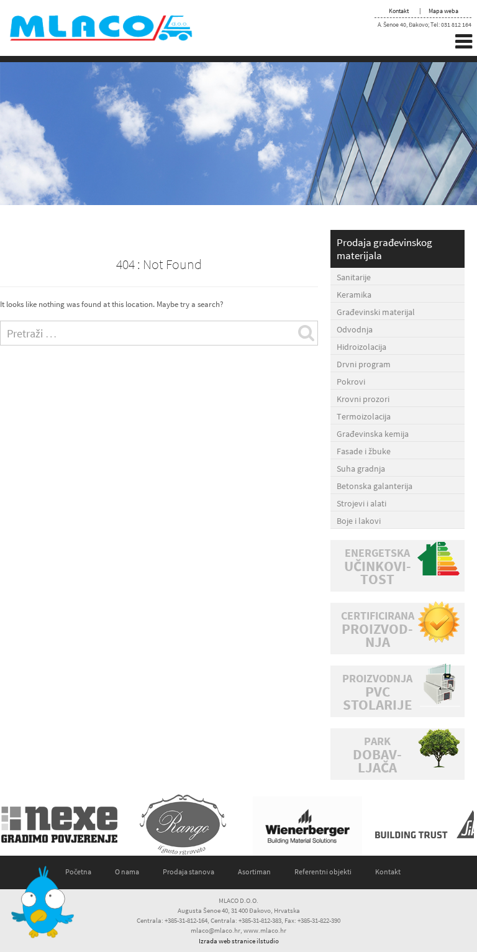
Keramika (354, 294)
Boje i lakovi (359, 520)
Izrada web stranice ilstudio (239, 940)
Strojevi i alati (361, 503)
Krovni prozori (363, 399)
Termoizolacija (364, 416)
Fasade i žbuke (364, 451)
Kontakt (399, 11)
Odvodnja (355, 329)
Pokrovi (351, 381)
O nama (127, 871)
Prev (16, 825)
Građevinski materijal (376, 312)
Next (461, 825)
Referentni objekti (323, 871)
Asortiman (254, 871)
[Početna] (112, 27)
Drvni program (364, 364)
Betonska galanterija (374, 486)
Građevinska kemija (373, 433)
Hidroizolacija (361, 346)
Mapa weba (443, 11)
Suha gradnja (361, 468)
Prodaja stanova (188, 871)
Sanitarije (354, 277)
